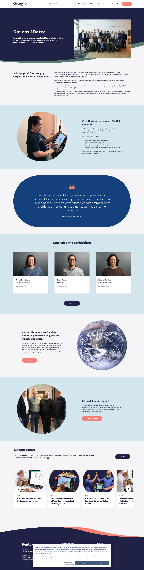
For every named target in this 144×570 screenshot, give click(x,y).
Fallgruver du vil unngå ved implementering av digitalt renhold (97, 501)
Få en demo (127, 4)
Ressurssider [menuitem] (66, 4)
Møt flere (72, 303)
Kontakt (111, 4)
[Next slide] (128, 489)
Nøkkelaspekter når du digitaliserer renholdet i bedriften (130, 501)
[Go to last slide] (18, 489)
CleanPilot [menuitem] (53, 4)
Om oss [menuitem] (100, 4)
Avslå (100, 563)
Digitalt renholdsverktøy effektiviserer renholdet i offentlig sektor (62, 501)
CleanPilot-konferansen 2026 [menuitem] (84, 4)
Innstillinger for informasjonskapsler (68, 563)
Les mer (29, 360)
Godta (83, 563)
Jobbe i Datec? (92, 419)
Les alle (123, 456)
